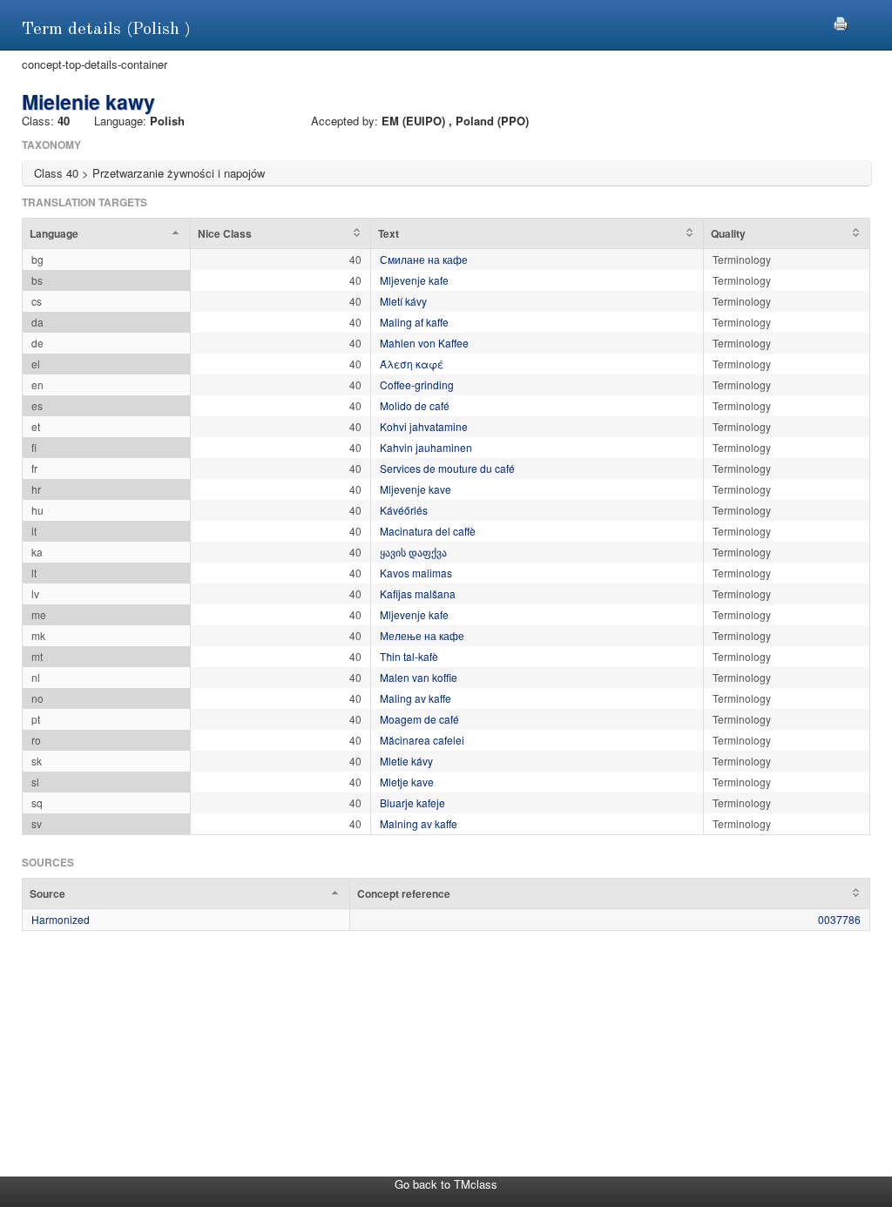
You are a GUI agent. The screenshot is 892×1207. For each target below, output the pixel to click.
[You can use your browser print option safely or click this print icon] (841, 21)
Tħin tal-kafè (409, 656)
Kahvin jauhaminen (426, 447)
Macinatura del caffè (428, 530)
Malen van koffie (418, 677)
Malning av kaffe (418, 823)
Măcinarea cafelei (422, 739)
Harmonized (60, 919)
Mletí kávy (403, 300)
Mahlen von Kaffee (424, 342)
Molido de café (414, 405)
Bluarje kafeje (412, 802)
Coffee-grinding (417, 384)
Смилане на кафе (424, 259)
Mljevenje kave (415, 489)
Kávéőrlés (404, 509)
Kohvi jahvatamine (424, 426)
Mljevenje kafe (414, 280)
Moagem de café (419, 718)
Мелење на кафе (422, 635)
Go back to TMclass (446, 1184)
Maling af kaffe (414, 321)
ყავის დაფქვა (413, 551)
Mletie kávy (406, 760)
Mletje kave (407, 781)
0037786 (839, 919)
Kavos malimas (416, 572)
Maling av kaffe (415, 698)
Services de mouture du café (447, 468)
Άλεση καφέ (411, 363)
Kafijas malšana (418, 593)
